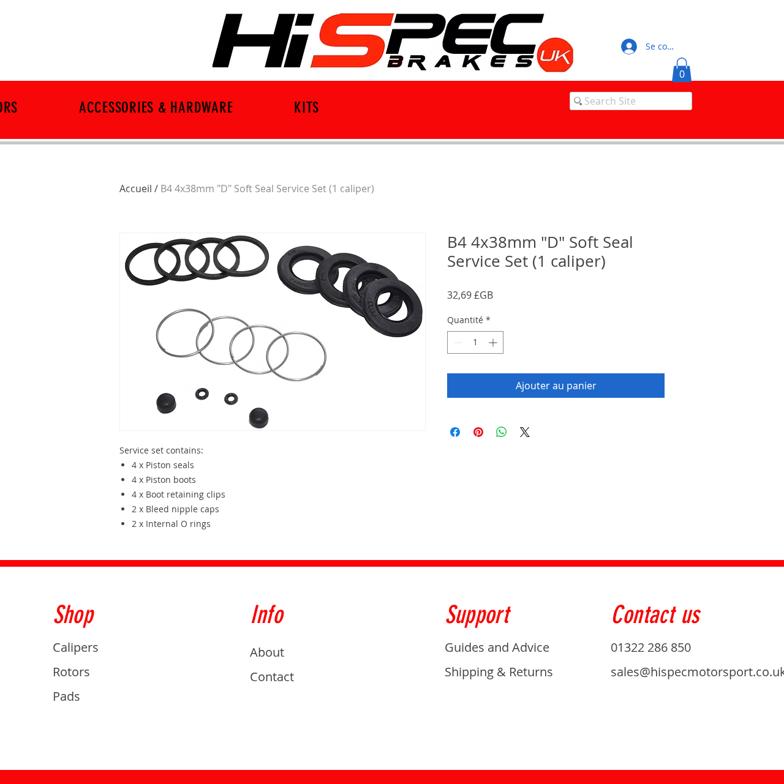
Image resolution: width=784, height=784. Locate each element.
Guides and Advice (497, 647)
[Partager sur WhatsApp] (501, 432)
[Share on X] (525, 432)
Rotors (71, 671)
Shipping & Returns (499, 671)
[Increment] (494, 342)
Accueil (135, 188)
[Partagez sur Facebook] (455, 432)
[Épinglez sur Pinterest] (478, 432)
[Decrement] (456, 342)
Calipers (76, 647)
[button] (681, 70)
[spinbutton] (475, 342)
